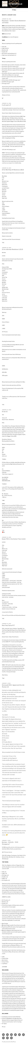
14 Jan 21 (4, 411)
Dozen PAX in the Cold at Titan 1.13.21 (13, 539)
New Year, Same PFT (8, 625)
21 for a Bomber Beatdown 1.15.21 (12, 249)
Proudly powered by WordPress (9, 1041)
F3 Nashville (15, 4)
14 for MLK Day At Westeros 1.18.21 (13, 170)
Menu (14, 9)
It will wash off (6, 105)
